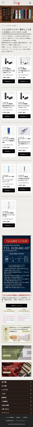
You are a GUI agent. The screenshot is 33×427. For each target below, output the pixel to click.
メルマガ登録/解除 (10, 417)
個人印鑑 (4, 382)
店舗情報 (18, 417)
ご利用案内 (5, 401)
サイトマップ (5, 412)
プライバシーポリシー (20, 420)
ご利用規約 (24, 417)
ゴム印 (3, 393)
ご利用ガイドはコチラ (16, 305)
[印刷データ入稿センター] (16, 369)
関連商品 (4, 397)
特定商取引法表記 (9, 420)
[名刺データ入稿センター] (16, 352)
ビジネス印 (5, 389)
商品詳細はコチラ (9, 81)
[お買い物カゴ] (30, 3)
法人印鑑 (4, 386)
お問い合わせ (5, 409)
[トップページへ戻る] (16, 2)
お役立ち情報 (5, 405)
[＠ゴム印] (16, 334)
